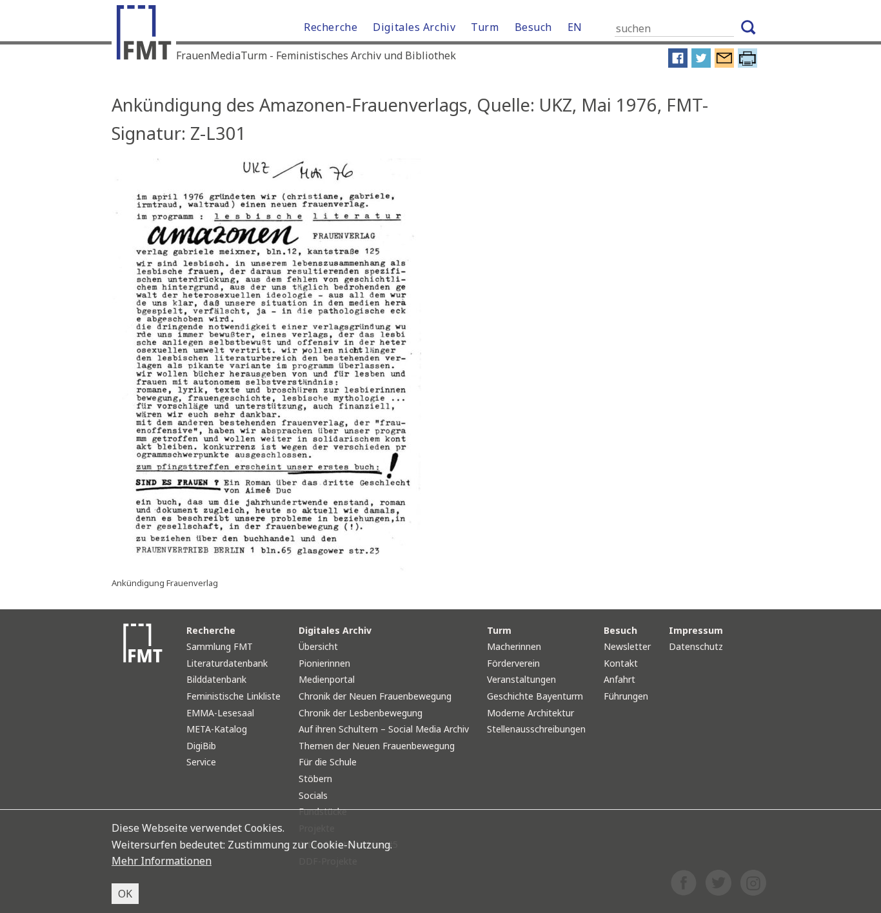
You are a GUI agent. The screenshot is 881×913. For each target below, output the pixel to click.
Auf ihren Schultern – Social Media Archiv (384, 729)
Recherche (330, 27)
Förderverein (513, 663)
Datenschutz (696, 646)
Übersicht (318, 646)
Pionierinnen (324, 663)
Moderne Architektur (530, 713)
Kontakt (621, 663)
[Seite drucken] (747, 64)
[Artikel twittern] (701, 64)
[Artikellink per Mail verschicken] (724, 64)
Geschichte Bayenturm (535, 696)
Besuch (533, 27)
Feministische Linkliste (233, 696)
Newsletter (627, 646)
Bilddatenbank (216, 679)
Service (201, 762)
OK (125, 894)
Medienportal (327, 679)
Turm (485, 27)
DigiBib (201, 746)
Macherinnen (514, 646)
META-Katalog (216, 729)
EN (575, 27)
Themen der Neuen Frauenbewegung (377, 746)
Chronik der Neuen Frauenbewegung (375, 696)
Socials (313, 795)
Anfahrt (619, 679)
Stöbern (315, 778)
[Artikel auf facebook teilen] (678, 64)
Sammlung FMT (219, 646)
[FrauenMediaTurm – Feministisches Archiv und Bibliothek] (147, 35)
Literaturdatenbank (227, 663)
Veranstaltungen (521, 679)
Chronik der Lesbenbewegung (360, 713)
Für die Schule (328, 762)
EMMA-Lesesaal (220, 713)
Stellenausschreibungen (536, 729)
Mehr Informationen (162, 861)
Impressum (696, 630)
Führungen (626, 696)
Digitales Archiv (414, 27)
